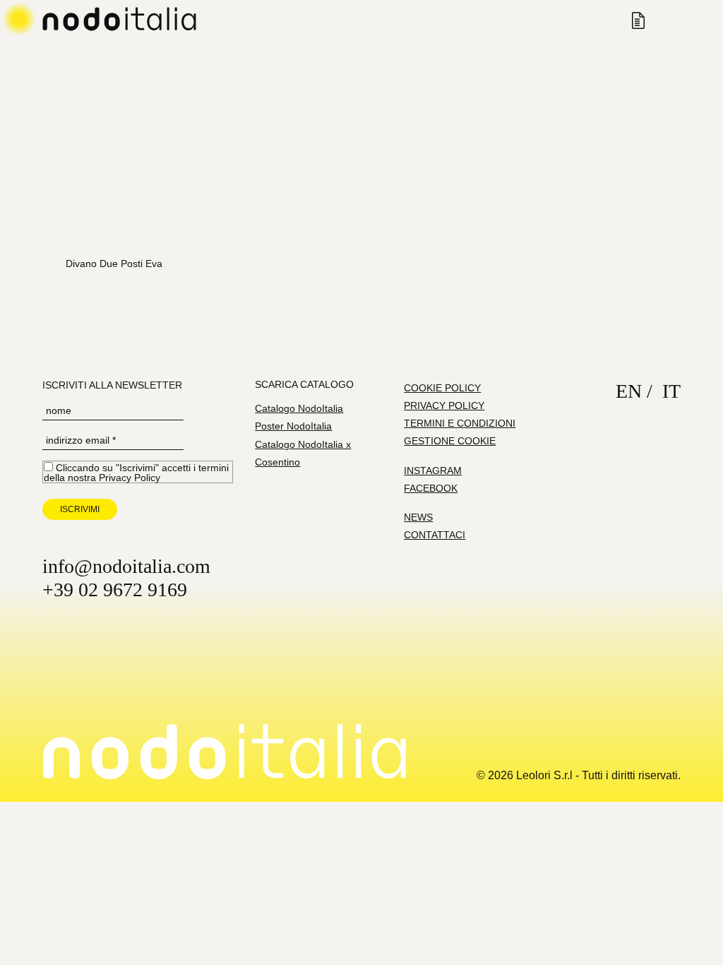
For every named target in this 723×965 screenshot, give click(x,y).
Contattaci (434, 534)
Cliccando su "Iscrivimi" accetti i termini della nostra (136, 472)
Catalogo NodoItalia (299, 408)
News (418, 517)
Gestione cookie (450, 440)
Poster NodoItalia (293, 426)
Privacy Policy (129, 477)
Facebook (431, 488)
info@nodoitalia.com (126, 566)
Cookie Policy (442, 387)
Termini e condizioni (459, 423)
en (629, 391)
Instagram (433, 470)
